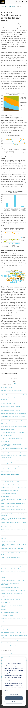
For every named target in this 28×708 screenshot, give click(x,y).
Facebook (13, 383)
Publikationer (3, 6)
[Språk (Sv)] (19, 2)
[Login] (22, 2)
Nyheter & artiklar (11, 6)
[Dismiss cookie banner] (22, 660)
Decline (14, 701)
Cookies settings (14, 694)
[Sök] (16, 2)
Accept (14, 698)
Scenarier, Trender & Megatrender (8, 373)
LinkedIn (15, 383)
